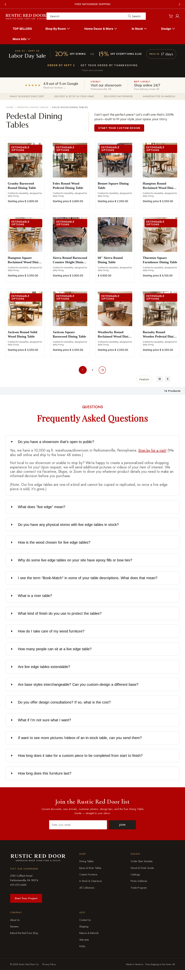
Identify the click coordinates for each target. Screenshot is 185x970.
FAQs (82, 946)
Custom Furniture (88, 874)
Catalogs (135, 874)
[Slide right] (179, 4)
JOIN (122, 825)
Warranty (84, 940)
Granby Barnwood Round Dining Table (22, 186)
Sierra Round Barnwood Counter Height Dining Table (70, 260)
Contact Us (85, 920)
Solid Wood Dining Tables (70, 107)
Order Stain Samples (141, 861)
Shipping (83, 926)
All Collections (86, 888)
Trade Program (139, 888)
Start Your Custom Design (119, 128)
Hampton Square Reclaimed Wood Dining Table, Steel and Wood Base (25, 260)
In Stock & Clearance (90, 881)
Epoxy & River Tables (90, 868)
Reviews (14, 926)
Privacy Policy (49, 964)
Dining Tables (86, 861)
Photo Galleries (139, 881)
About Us (15, 920)
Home (9, 107)
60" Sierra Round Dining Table (110, 260)
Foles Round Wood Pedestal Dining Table (68, 186)
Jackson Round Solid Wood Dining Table (22, 334)
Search (136, 16)
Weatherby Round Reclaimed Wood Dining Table (115, 334)
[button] (58, 29)
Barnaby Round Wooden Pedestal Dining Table (160, 334)
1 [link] (82, 370)
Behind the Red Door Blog (24, 933)
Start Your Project (26, 898)
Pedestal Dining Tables (33, 107)
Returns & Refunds (88, 933)
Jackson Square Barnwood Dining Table (69, 334)
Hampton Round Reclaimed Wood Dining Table (160, 186)
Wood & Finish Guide (142, 868)
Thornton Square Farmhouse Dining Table (160, 260)
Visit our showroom (24, 868)
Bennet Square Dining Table (113, 186)
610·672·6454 (18, 885)
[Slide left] (5, 4)
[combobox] (96, 16)
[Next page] (102, 370)
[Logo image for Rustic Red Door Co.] (38, 857)
